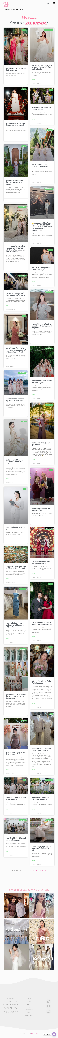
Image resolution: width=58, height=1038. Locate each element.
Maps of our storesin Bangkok (10, 1012)
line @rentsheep (10, 1001)
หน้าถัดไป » (43, 870)
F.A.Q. (29, 1007)
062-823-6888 (10, 999)
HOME (29, 999)
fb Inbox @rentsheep (10, 1004)
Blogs (29, 1012)
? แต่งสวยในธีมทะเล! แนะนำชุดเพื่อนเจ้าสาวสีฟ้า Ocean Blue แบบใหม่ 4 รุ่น (15, 625)
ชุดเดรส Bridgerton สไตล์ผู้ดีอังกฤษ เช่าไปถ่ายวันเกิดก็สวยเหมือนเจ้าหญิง (42, 67)
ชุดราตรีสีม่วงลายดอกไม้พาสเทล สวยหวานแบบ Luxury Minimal (15, 182)
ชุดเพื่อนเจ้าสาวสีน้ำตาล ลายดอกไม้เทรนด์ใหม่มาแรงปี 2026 (15, 462)
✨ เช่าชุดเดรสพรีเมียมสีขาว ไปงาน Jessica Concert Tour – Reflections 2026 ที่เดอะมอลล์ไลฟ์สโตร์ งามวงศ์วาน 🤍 (42, 226)
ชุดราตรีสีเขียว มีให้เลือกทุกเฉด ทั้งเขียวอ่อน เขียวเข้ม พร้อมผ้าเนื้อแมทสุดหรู (16, 696)
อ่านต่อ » (7, 78)
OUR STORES (29, 1015)
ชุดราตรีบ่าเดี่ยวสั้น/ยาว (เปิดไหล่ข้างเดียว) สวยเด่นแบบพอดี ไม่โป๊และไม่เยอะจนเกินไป (16, 350)
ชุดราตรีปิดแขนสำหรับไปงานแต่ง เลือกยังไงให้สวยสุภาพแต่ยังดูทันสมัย (42, 326)
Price (29, 1004)
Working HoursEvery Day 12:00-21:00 (10, 1007)
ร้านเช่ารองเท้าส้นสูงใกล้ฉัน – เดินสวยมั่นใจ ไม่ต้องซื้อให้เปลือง (41, 848)
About (29, 1001)
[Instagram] (48, 1011)
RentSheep (34, 1033)
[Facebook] (48, 1006)
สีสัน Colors (29, 18)
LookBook (29, 1010)
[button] (48, 3)
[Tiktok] (48, 1001)
